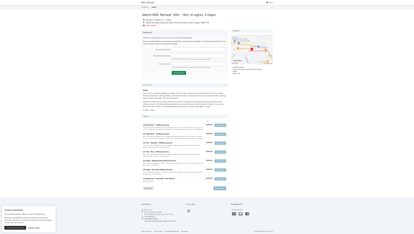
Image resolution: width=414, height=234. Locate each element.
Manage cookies (34, 228)
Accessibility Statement (172, 231)
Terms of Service (146, 231)
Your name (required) (162, 49)
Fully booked (220, 125)
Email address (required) (161, 56)
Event (154, 7)
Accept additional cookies (15, 228)
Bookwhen (264, 231)
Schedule (145, 7)
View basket (219, 188)
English (186, 231)
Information (147, 85)
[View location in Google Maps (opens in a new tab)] (252, 49)
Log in (271, 2)
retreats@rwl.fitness (151, 219)
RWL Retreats (147, 2)
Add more (148, 188)
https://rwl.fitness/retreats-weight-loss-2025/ (160, 221)
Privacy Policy (158, 231)
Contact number (164, 64)
